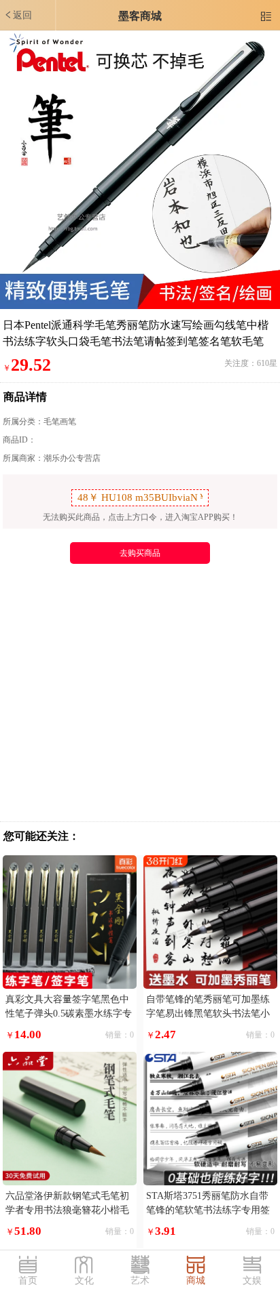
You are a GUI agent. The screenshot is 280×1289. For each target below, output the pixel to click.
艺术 (140, 1280)
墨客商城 (140, 16)
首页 (27, 1280)
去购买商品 (140, 553)
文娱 (252, 1280)
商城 (195, 1280)
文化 (84, 1280)
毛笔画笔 (59, 421)
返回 (17, 15)
